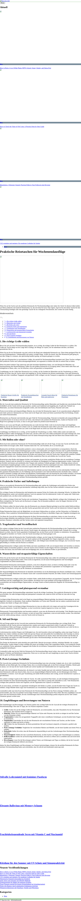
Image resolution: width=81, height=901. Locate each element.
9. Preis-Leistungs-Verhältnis (13, 335)
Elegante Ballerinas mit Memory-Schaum (21, 805)
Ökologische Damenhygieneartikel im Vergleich (15, 879)
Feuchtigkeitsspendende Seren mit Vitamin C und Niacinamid (31, 834)
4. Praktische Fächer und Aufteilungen (16, 326)
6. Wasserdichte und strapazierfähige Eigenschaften (19, 330)
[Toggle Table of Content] (1, 318)
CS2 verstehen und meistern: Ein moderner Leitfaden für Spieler (20, 243)
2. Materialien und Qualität (12, 323)
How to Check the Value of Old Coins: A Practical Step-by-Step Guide (22, 126)
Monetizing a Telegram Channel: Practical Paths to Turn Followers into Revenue (25, 185)
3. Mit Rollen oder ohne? (12, 325)
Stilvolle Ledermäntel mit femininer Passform (23, 777)
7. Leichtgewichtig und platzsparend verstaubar (18, 332)
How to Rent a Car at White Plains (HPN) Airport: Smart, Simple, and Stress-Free (25, 68)
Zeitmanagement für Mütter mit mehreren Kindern (15, 882)
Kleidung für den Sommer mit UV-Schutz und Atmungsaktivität (32, 863)
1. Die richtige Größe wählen (13, 321)
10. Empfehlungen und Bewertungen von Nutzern (20, 337)
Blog (1, 64)
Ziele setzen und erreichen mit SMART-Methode (15, 880)
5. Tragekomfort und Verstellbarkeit (15, 328)
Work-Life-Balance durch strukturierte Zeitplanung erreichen (19, 886)
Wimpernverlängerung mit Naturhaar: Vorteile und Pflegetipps (19, 888)
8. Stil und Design (10, 333)
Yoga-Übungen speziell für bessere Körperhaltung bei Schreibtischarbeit (22, 884)
